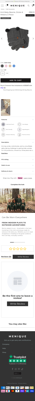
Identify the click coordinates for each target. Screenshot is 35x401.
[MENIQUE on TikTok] (22, 369)
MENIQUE (19, 378)
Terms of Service (12, 383)
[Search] (28, 5)
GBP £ (16, 373)
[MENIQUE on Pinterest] (19, 369)
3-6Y (7, 73)
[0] (5, 5)
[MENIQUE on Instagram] (15, 369)
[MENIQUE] (17, 5)
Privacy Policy (22, 383)
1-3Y (2, 73)
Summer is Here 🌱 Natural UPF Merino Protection (18, 1)
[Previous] (1, 38)
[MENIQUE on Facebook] (12, 369)
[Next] (33, 38)
